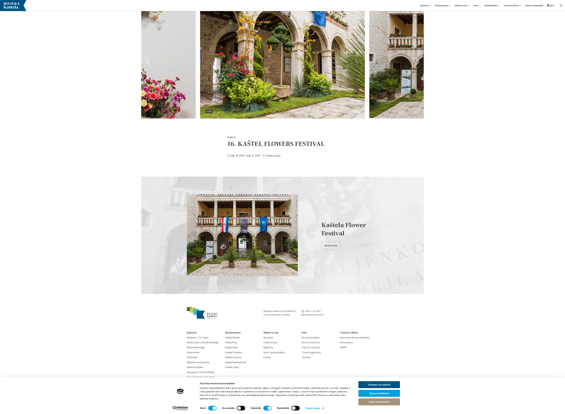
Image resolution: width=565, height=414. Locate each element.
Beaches (268, 337)
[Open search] (561, 5)
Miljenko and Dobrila (198, 362)
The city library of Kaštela (201, 377)
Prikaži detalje (312, 408)
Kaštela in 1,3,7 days (198, 337)
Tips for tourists (311, 347)
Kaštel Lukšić (232, 367)
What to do (461, 5)
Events (231, 137)
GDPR (343, 347)
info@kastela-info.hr (314, 314)
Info (476, 5)
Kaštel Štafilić (232, 337)
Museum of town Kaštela (200, 372)
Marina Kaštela (195, 367)
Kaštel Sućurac (233, 357)
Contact (306, 357)
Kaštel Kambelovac (235, 362)
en (551, 5)
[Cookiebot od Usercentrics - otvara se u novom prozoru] (180, 408)
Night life (268, 347)
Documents (346, 342)
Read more (331, 245)
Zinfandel (192, 357)
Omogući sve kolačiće (379, 384)
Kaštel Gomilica (233, 352)
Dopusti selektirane (379, 393)
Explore (424, 5)
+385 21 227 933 (312, 311)
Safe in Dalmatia (534, 5)
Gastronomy (270, 342)
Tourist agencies (311, 352)
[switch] (241, 408)
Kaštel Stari (231, 347)
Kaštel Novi (231, 342)
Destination (441, 5)
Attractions (193, 352)
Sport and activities (274, 352)
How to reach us (311, 342)
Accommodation (311, 337)
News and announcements (355, 337)
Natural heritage (196, 347)
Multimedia (491, 5)
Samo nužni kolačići (379, 402)
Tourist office (511, 5)
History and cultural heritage (202, 342)
